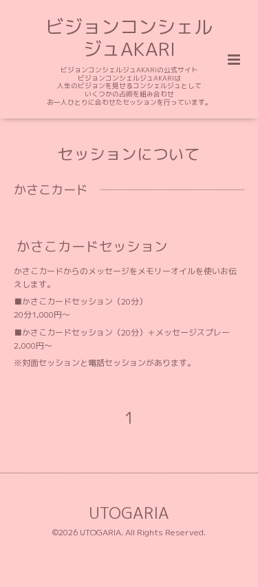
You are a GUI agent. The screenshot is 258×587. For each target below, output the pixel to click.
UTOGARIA (129, 513)
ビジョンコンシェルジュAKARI (129, 38)
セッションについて (129, 153)
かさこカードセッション (92, 245)
